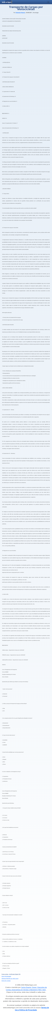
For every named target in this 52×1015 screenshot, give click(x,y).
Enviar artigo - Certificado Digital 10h (11, 974)
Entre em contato (6, 980)
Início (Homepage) (6, 976)
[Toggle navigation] (48, 2)
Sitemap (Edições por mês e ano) (10, 978)
